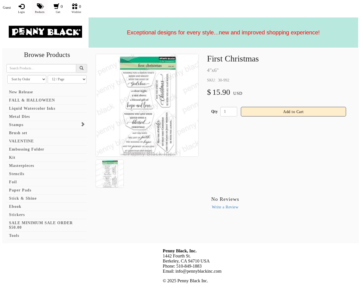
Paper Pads (20, 190)
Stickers (17, 215)
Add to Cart (293, 112)
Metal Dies (19, 116)
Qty (214, 111)
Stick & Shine (23, 198)
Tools (14, 235)
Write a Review (225, 207)
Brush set (18, 133)
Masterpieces (21, 166)
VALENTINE (21, 141)
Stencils (16, 174)
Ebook (15, 206)
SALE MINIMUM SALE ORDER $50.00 (41, 225)
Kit (12, 157)
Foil (13, 182)
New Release (21, 92)
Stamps (16, 125)
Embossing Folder (26, 149)
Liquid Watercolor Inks (32, 108)
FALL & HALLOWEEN (32, 100)
